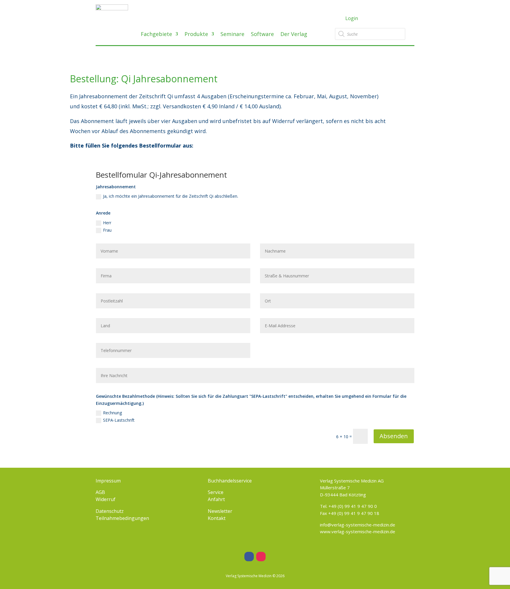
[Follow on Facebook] (249, 556)
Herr (107, 222)
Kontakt (216, 518)
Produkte (196, 34)
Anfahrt (216, 499)
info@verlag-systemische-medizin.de (357, 525)
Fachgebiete (156, 34)
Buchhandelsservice (230, 480)
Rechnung (112, 412)
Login (351, 18)
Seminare (232, 34)
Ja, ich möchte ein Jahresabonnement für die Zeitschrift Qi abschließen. (170, 196)
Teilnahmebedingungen (122, 518)
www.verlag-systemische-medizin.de (357, 531)
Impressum (108, 480)
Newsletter (220, 511)
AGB (100, 492)
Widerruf (105, 499)
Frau (107, 230)
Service (215, 492)
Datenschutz (110, 511)
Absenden (394, 436)
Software (262, 34)
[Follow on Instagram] (261, 556)
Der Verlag (293, 34)
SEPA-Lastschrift (119, 420)
